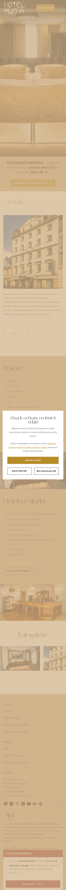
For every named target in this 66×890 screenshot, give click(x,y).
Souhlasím (33, 460)
